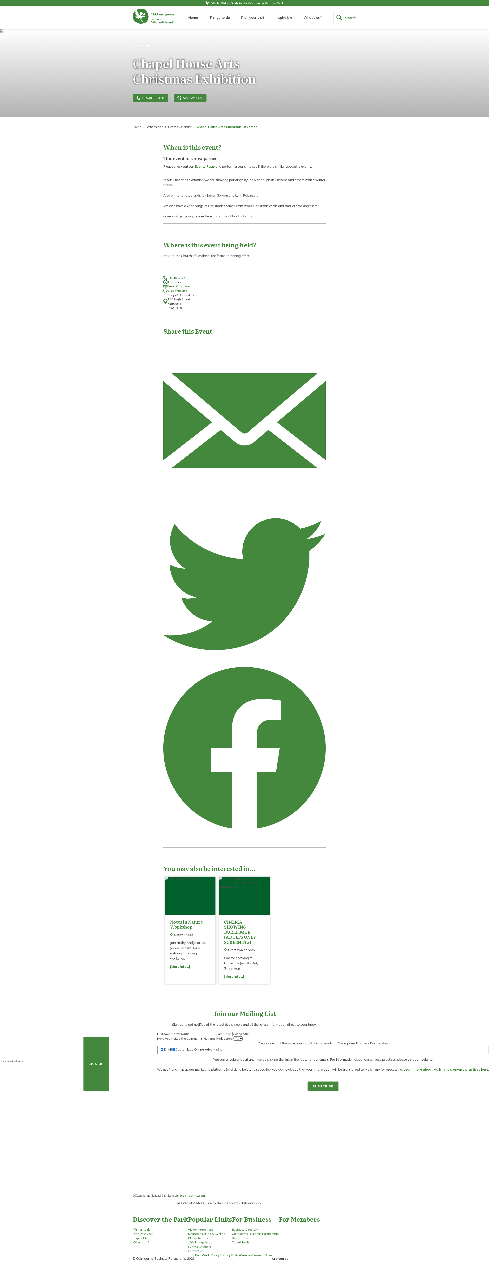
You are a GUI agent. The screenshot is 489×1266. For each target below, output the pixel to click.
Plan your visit (252, 17)
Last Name (224, 1034)
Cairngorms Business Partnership (255, 1234)
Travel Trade (240, 1242)
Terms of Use (262, 1255)
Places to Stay (198, 1238)
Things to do (219, 17)
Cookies (246, 1255)
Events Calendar (179, 127)
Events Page (205, 166)
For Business (251, 1219)
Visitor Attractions (201, 1229)
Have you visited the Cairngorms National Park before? (195, 1038)
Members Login (299, 1237)
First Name (165, 1034)
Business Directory (245, 1229)
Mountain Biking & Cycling (206, 1234)
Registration (240, 1238)
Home (193, 17)
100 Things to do (200, 1242)
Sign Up (96, 1064)
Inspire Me (284, 17)
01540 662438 (153, 98)
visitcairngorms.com (190, 1195)
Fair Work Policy (207, 1255)
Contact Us (196, 1251)
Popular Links (210, 1219)
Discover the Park (160, 1219)
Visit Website (193, 98)
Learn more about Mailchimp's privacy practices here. (446, 1069)
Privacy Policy (229, 1255)
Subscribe (323, 1086)
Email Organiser (179, 286)
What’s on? (313, 17)
